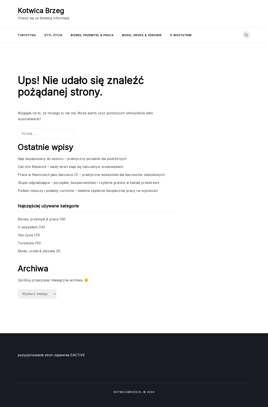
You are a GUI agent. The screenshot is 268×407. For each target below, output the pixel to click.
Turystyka (27, 35)
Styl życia (53, 35)
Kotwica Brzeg (41, 11)
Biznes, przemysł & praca (92, 35)
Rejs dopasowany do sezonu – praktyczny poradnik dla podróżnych (72, 159)
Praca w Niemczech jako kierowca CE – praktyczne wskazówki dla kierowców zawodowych (91, 175)
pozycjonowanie (31, 355)
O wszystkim (181, 35)
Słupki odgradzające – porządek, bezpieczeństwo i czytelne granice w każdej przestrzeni (88, 183)
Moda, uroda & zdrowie (142, 35)
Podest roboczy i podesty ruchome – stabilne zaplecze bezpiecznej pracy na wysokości (88, 191)
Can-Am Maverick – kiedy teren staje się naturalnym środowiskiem (70, 167)
